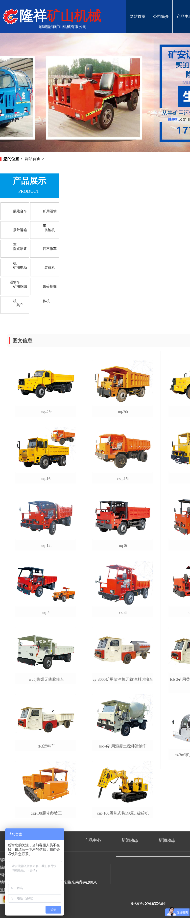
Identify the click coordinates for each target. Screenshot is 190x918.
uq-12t (46, 545)
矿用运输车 (50, 213)
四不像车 (50, 249)
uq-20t (123, 412)
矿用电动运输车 (18, 270)
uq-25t (46, 412)
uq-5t (46, 612)
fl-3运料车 (46, 746)
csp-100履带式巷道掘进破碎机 (123, 813)
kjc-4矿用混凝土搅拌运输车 (123, 746)
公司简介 (161, 7)
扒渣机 (50, 230)
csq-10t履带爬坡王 (46, 813)
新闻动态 (129, 840)
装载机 (50, 267)
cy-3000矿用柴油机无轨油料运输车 (123, 679)
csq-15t (123, 479)
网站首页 (137, 7)
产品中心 (92, 840)
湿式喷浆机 (20, 251)
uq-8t (123, 545)
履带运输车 (20, 232)
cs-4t (123, 612)
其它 (20, 305)
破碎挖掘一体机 (48, 289)
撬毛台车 (20, 211)
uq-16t (46, 479)
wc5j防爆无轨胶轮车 (46, 679)
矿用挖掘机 (20, 289)
